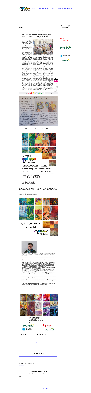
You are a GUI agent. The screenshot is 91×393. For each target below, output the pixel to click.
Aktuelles (33, 8)
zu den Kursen (21, 365)
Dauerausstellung (33, 342)
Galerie (53, 8)
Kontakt (69, 8)
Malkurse (47, 8)
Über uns (41, 8)
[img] (24, 8)
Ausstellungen (61, 8)
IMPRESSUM (45, 388)
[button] (84, 388)
